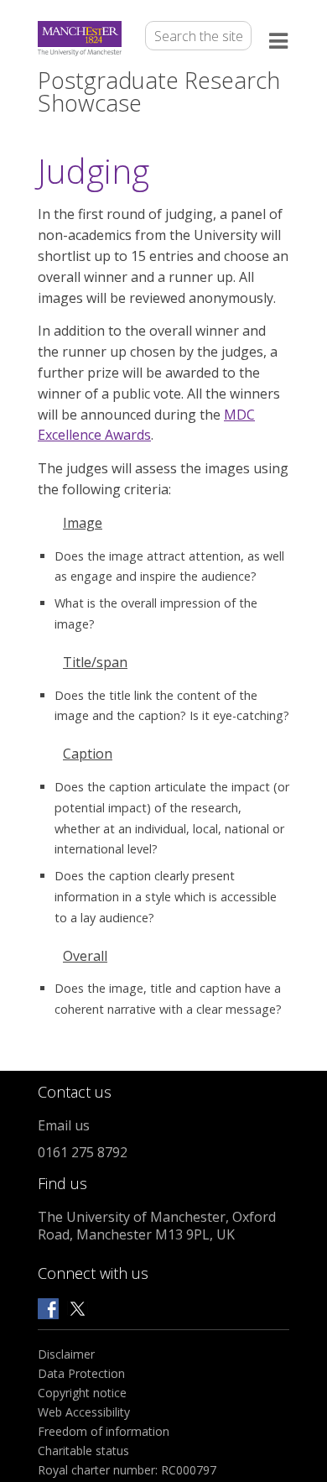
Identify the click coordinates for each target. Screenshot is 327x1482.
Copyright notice (82, 1393)
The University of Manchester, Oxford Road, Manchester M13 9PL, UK (157, 1226)
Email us (64, 1125)
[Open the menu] (279, 39)
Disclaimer (66, 1354)
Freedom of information (103, 1431)
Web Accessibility (84, 1412)
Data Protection (81, 1373)
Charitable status (83, 1451)
